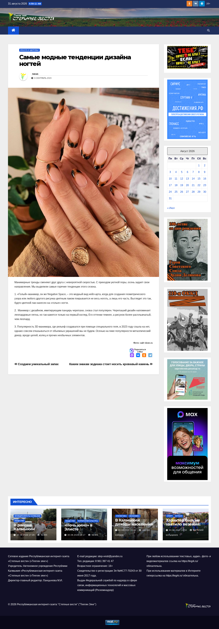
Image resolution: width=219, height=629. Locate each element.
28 (193, 191)
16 (204, 178)
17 (170, 185)
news (35, 73)
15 (199, 178)
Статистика (121, 516)
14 (193, 178)
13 (187, 178)
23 (204, 185)
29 (199, 191)
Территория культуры (88, 521)
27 (187, 191)
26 (181, 191)
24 (170, 191)
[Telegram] (150, 355)
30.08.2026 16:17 (76, 535)
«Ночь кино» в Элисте (78, 527)
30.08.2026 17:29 (26, 535)
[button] (208, 30)
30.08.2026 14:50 (178, 530)
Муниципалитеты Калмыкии (27, 516)
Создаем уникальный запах (38, 364)
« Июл (171, 208)
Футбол (178, 516)
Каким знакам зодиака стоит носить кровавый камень (109, 364)
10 (170, 178)
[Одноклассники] (144, 355)
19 (181, 185)
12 (181, 178)
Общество (19, 521)
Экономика (134, 516)
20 (187, 185)
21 (193, 185)
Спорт (170, 516)
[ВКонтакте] (138, 355)
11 (176, 178)
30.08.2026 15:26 (127, 530)
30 (204, 191)
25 (176, 191)
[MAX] (132, 355)
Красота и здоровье (29, 50)
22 (199, 185)
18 (176, 185)
